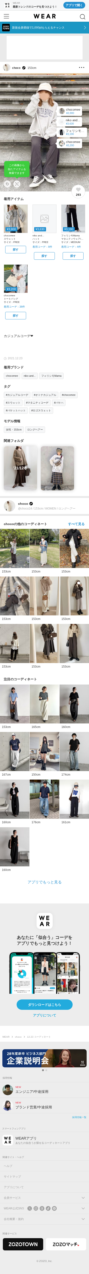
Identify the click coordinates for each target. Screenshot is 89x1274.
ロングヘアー (35, 429)
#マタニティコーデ (37, 402)
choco (18, 1037)
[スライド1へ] (43, 1070)
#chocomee (68, 394)
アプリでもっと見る (45, 882)
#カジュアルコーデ (17, 394)
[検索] (82, 16)
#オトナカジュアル (45, 394)
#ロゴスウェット (41, 410)
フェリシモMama (51, 375)
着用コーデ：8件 (42, 246)
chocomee (12, 375)
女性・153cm (14, 429)
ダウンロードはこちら (44, 1005)
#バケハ (58, 402)
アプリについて (44, 1015)
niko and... (30, 375)
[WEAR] (44, 16)
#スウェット (13, 402)
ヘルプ (8, 1166)
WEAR (5, 1037)
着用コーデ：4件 (71, 246)
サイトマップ (12, 1176)
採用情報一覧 (79, 1117)
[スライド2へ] (46, 1070)
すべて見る (76, 524)
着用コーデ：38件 (14, 306)
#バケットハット (16, 410)
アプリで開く (74, 5)
